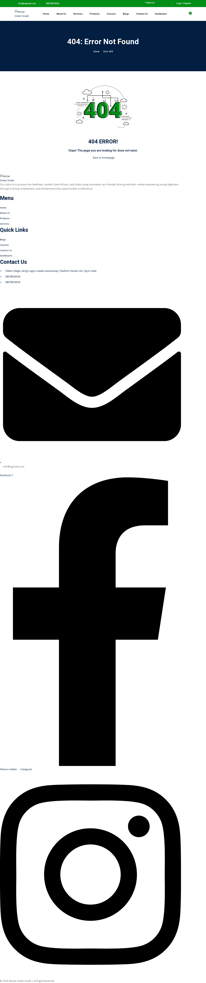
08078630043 (52, 3)
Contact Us (142, 13)
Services (77, 13)
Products (95, 13)
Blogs (126, 13)
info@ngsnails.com (27, 3)
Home (46, 13)
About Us (61, 13)
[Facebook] (159, 2)
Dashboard (160, 13)
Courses (111, 13)
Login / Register (183, 3)
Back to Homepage (103, 157)
